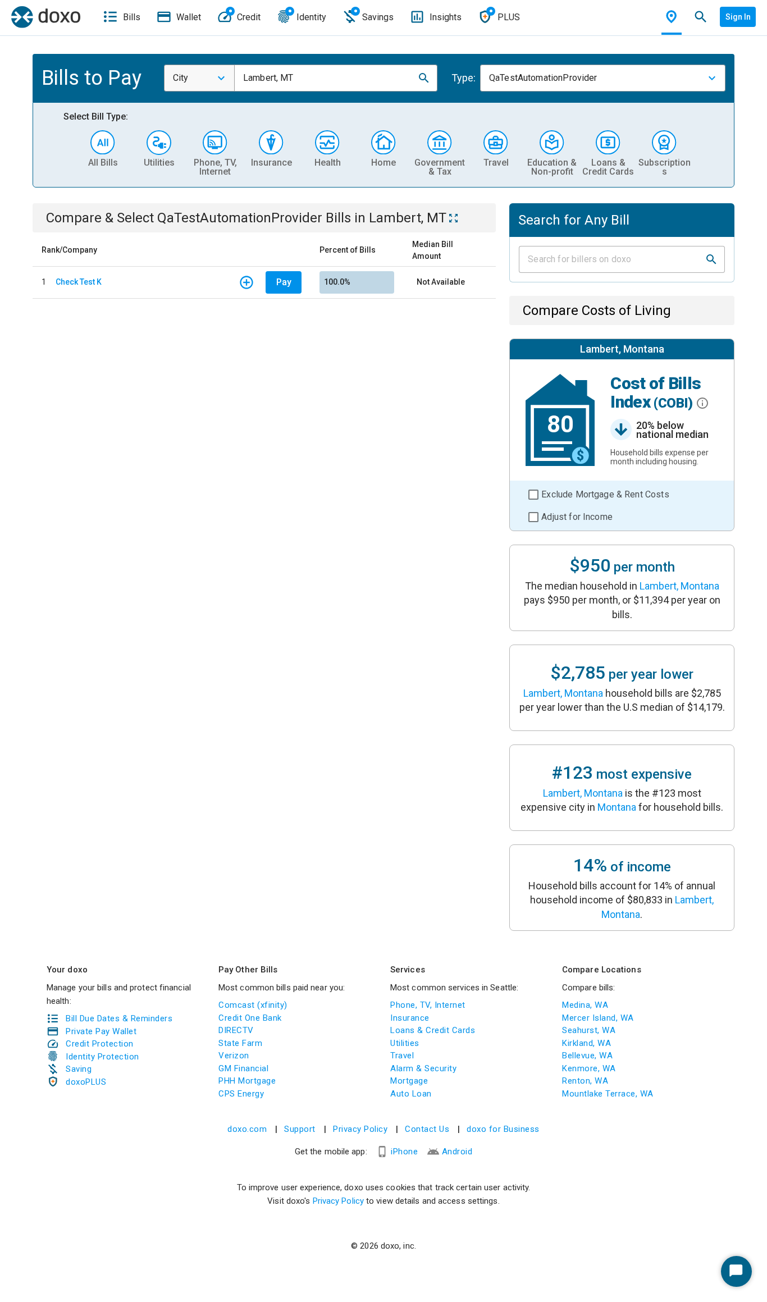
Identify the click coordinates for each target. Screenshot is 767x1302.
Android (457, 1151)
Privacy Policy (360, 1129)
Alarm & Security (423, 1068)
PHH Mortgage (247, 1081)
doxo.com (247, 1129)
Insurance (410, 1018)
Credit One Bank (250, 1018)
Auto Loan (411, 1094)
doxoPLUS (86, 1082)
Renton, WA (585, 1081)
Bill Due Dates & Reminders (119, 1018)
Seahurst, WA (588, 1030)
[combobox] (199, 78)
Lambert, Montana (679, 586)
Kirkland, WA (586, 1043)
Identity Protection (102, 1057)
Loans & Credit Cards (432, 1030)
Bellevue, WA (587, 1055)
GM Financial (243, 1068)
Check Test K (79, 281)
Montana (616, 807)
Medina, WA (585, 1005)
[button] (424, 78)
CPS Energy (241, 1094)
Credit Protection (100, 1044)
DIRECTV (236, 1030)
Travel (402, 1055)
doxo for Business (503, 1129)
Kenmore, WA (589, 1068)
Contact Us (427, 1129)
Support (300, 1129)
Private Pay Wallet (101, 1031)
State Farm (240, 1043)
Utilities (404, 1043)
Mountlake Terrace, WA (608, 1094)
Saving (79, 1069)
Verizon (233, 1055)
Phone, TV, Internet (427, 1005)
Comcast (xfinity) (252, 1005)
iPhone (404, 1151)
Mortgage (409, 1081)
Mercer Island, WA (598, 1018)
